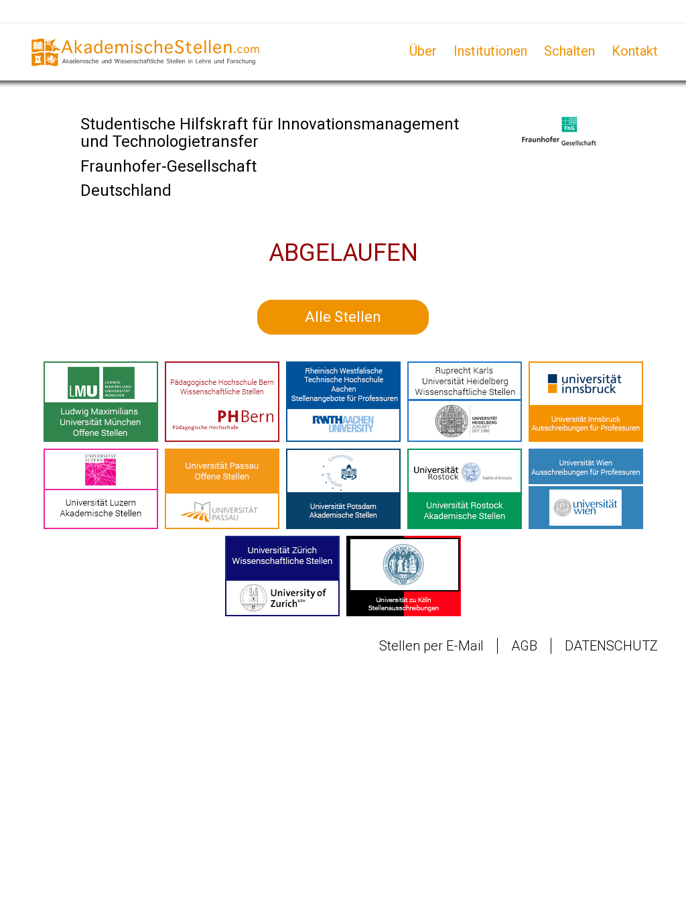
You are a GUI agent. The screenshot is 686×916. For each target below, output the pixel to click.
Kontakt (635, 51)
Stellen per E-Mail (431, 646)
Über (423, 51)
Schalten (569, 51)
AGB (524, 646)
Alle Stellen (343, 316)
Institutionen (490, 51)
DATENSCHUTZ (611, 646)
